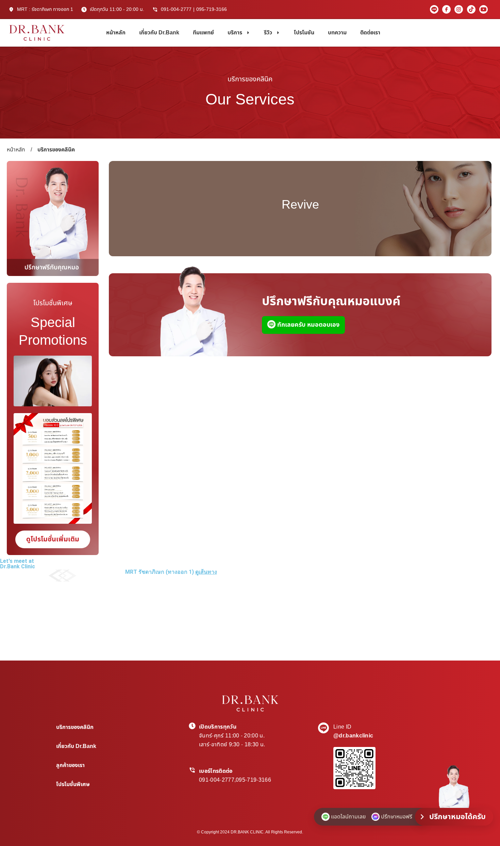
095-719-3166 (211, 9)
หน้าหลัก (116, 33)
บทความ (337, 33)
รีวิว (268, 33)
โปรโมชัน (304, 33)
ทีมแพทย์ (203, 33)
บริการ (235, 33)
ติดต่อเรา (370, 33)
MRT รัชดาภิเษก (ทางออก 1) (171, 572)
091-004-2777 (176, 9)
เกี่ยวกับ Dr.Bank (159, 33)
